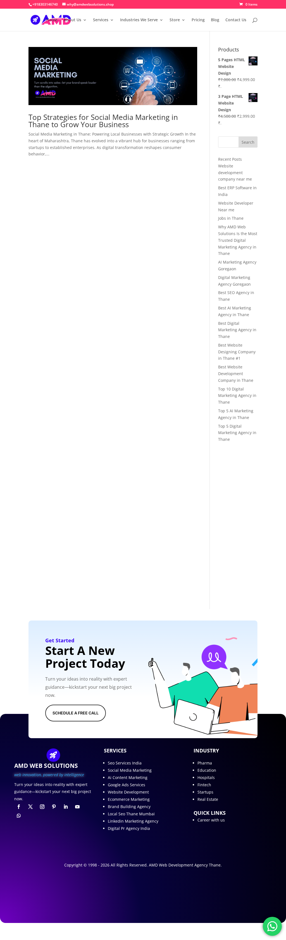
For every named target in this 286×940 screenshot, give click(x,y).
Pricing (198, 20)
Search (248, 142)
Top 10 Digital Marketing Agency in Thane (237, 395)
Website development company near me (235, 172)
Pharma (204, 763)
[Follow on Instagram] (42, 806)
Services (100, 20)
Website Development (128, 792)
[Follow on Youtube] (77, 806)
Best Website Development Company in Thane (235, 373)
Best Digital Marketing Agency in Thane (237, 330)
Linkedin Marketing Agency (133, 821)
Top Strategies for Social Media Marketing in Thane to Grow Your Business (103, 120)
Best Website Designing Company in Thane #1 (237, 351)
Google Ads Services (126, 784)
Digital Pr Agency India (129, 828)
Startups (205, 792)
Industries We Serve (139, 20)
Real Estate (207, 799)
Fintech (204, 784)
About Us (72, 20)
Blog (215, 20)
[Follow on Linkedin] (65, 806)
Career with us (211, 820)
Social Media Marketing (130, 770)
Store (175, 20)
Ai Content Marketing (127, 777)
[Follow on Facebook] (18, 806)
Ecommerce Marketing (129, 799)
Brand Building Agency (129, 806)
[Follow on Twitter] (30, 806)
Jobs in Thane (231, 218)
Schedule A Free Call (76, 713)
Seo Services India (125, 763)
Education (206, 770)
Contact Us (235, 20)
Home (52, 20)
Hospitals (206, 777)
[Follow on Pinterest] (53, 806)
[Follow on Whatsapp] (18, 815)
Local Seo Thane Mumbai (131, 813)
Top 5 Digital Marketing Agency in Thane (237, 432)
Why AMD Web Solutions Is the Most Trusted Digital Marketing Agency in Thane (237, 240)
